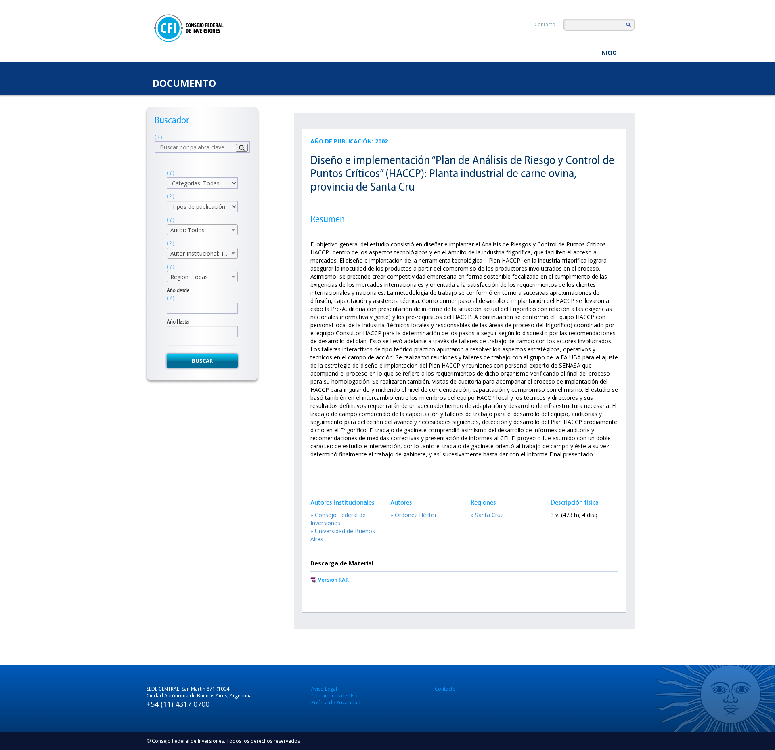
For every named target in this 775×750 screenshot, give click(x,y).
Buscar (202, 360)
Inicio (608, 52)
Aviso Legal (324, 688)
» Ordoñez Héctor (413, 515)
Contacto (544, 24)
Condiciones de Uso (334, 695)
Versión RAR (333, 579)
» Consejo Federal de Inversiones (338, 519)
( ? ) (158, 137)
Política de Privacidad (335, 702)
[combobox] (202, 229)
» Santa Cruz (487, 515)
